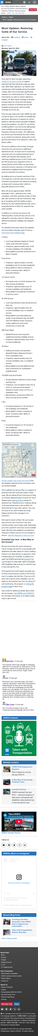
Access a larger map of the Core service (16, 481)
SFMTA (5, 905)
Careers (3, 990)
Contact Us (4, 981)
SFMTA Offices (5, 978)
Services (3, 957)
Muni (2, 955)
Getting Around (6, 962)
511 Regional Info (6, 967)
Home (4, 17)
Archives (3, 999)
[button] (24, 2)
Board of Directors (7, 987)
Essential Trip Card (19, 789)
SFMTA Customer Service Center (11, 976)
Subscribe (32, 10)
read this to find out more (21, 535)
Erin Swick (8, 46)
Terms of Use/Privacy (7, 997)
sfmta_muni (14, 905)
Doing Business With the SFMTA (11, 992)
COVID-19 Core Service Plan (12, 82)
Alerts (3, 6)
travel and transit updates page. (13, 233)
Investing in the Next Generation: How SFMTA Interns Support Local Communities (21, 922)
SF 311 (3, 965)
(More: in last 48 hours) (15, 13)
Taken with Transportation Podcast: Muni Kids (22, 931)
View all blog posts (8, 938)
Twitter (26, 37)
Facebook (16, 37)
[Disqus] (19, 628)
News (11, 17)
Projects (3, 960)
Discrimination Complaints (9, 973)
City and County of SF (8, 994)
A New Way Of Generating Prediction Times (22, 781)
